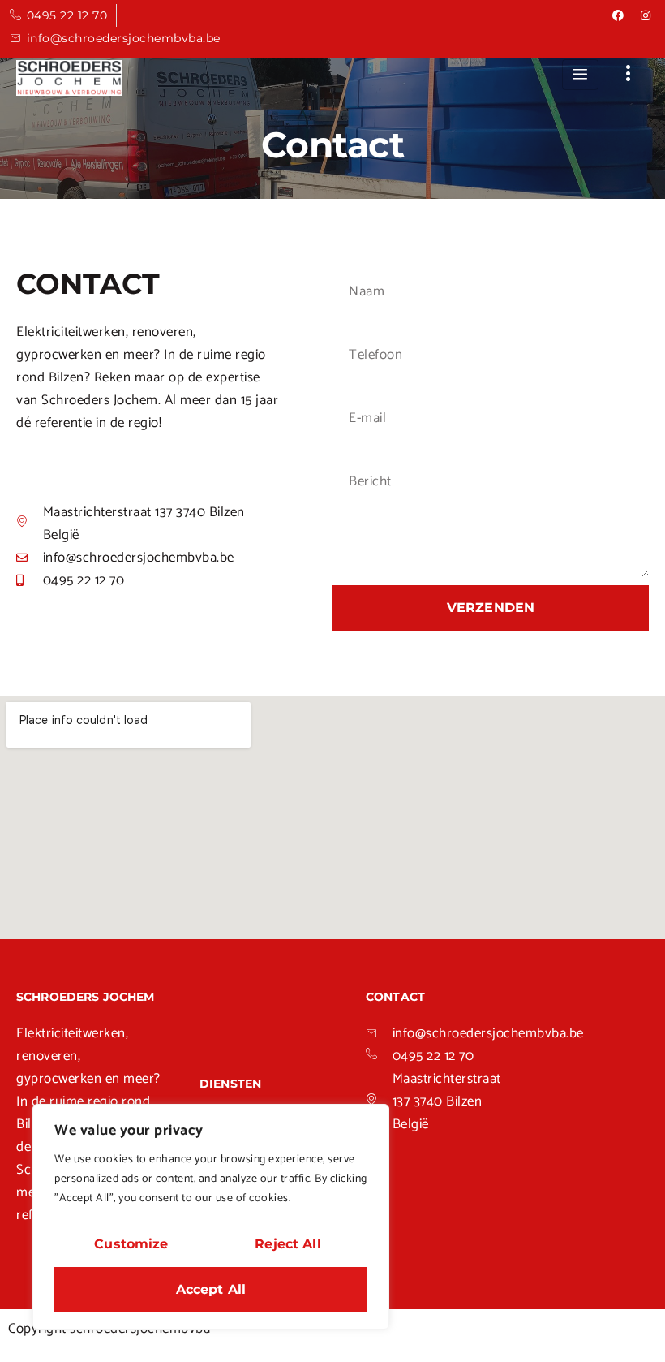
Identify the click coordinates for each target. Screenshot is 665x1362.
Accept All (211, 1289)
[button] (629, 75)
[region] (210, 1217)
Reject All (288, 1244)
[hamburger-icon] (580, 74)
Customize (131, 1244)
